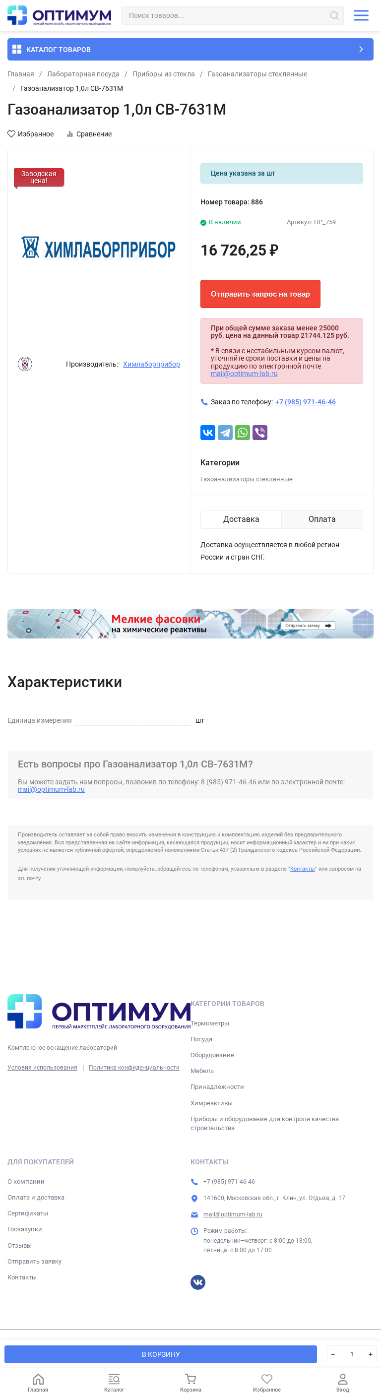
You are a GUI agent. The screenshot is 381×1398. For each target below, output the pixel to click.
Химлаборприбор (151, 364)
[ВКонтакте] (207, 432)
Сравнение (94, 134)
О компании (26, 1181)
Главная (20, 73)
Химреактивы (211, 1103)
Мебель (202, 1071)
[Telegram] (225, 432)
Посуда (201, 1039)
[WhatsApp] (242, 432)
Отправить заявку (34, 1261)
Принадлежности (217, 1086)
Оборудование (212, 1055)
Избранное (36, 134)
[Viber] (260, 432)
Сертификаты (27, 1213)
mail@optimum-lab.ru (244, 374)
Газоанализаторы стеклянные (257, 73)
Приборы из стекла (163, 73)
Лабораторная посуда (83, 73)
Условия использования (42, 1067)
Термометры (209, 1023)
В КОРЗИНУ (161, 1354)
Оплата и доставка (35, 1197)
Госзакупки (24, 1229)
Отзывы (19, 1245)
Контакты (302, 869)
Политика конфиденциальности (134, 1067)
